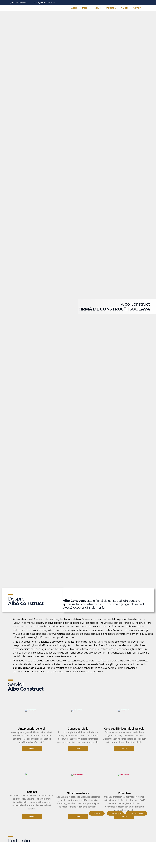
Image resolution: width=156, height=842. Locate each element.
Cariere (124, 8)
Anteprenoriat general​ (31, 728)
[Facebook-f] (145, 3)
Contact (137, 8)
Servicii (98, 8)
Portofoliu (111, 8)
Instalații (31, 792)
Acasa (74, 8)
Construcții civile (78, 728)
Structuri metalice (78, 793)
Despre (86, 8)
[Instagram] (149, 3)
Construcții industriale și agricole (124, 728)
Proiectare (124, 793)
